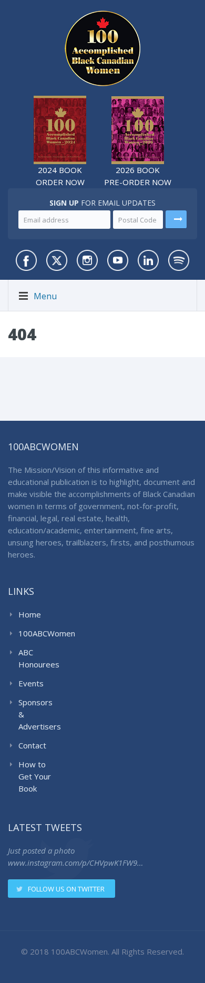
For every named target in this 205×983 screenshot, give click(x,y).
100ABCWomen (37, 633)
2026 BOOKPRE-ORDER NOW (137, 176)
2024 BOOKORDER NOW (60, 176)
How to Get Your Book (34, 776)
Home (29, 614)
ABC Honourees (37, 658)
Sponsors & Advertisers (37, 714)
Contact (32, 745)
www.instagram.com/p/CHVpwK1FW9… (75, 862)
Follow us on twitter (66, 889)
